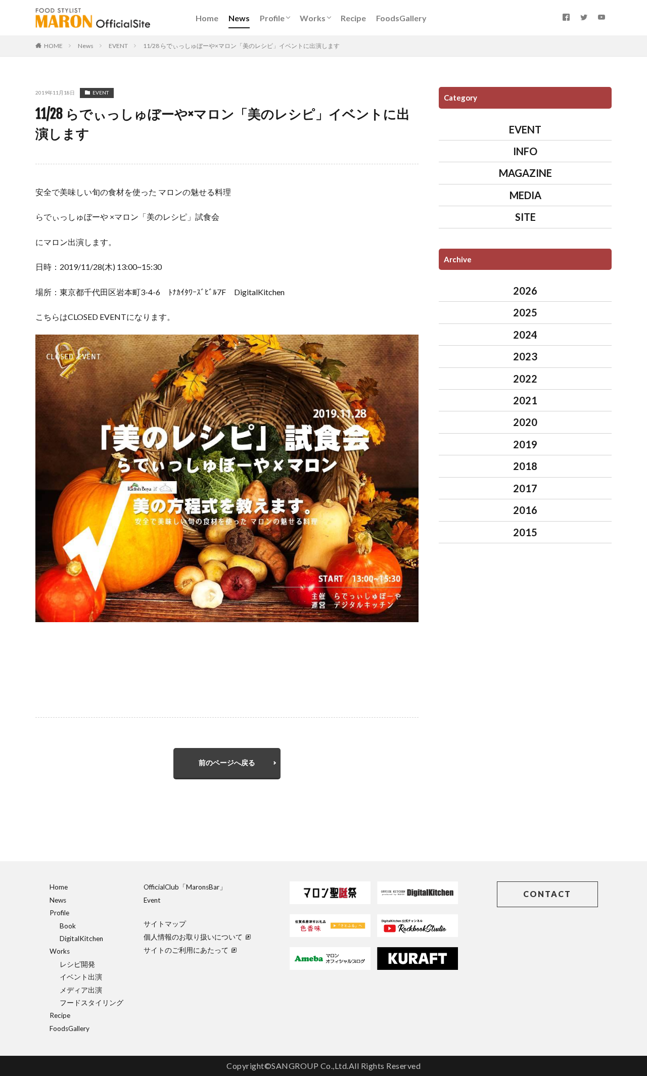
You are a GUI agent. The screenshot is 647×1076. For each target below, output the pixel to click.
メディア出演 (81, 990)
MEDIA (525, 195)
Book (68, 926)
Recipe (353, 18)
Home (207, 18)
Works (313, 18)
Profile (272, 18)
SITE (525, 217)
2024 (525, 335)
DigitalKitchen (81, 938)
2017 (525, 488)
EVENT (118, 46)
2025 (525, 312)
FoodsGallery (401, 18)
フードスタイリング (91, 1003)
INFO (525, 151)
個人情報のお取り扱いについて (193, 937)
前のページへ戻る (227, 762)
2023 (525, 356)
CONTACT (547, 894)
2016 (525, 510)
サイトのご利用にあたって (186, 950)
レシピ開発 (77, 964)
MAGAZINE (525, 173)
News (239, 18)
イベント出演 (81, 977)
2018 (525, 466)
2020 (525, 422)
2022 (525, 378)
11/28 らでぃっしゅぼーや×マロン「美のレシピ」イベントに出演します (241, 46)
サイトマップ (165, 924)
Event (152, 900)
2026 (525, 291)
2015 (525, 532)
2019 (525, 444)
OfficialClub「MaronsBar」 (185, 887)
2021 (525, 400)
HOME (53, 46)
